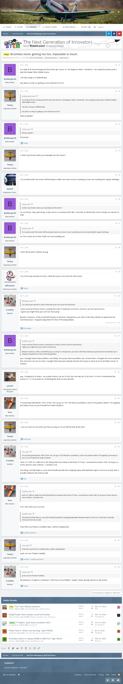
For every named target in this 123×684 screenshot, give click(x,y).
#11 (119, 336)
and (30, 533)
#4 (119, 151)
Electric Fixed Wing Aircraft (34, 641)
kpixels (10, 189)
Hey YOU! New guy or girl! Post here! (37, 609)
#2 (119, 91)
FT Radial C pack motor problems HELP (33, 622)
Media (86, 27)
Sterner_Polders (14, 617)
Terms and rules (90, 675)
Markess (12, 641)
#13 (119, 398)
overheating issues (50, 58)
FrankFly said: (27, 341)
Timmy (10, 105)
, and (33, 559)
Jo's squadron (13, 625)
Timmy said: (26, 129)
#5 (119, 175)
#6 (119, 199)
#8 (119, 247)
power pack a (63, 58)
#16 (119, 486)
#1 (119, 65)
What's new (51, 27)
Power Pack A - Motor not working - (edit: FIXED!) (31, 630)
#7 (119, 223)
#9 (119, 272)
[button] (39, 27)
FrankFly (10, 310)
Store (20, 27)
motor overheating (36, 58)
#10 (119, 296)
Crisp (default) (10, 675)
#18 (119, 567)
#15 (119, 447)
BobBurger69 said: (28, 96)
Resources (70, 27)
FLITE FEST (23, 668)
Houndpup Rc (99, 617)
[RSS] (119, 675)
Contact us (78, 675)
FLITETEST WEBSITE (11, 668)
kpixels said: (26, 228)
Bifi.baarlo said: (27, 301)
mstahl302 (12, 633)
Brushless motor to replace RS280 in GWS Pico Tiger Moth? (35, 638)
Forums (33, 27)
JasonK (10, 386)
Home (8, 27)
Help (107, 675)
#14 (119, 422)
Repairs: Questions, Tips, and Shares (43, 617)
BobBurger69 (9, 58)
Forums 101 (33, 625)
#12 (119, 372)
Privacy (101, 675)
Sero (10, 412)
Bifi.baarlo (10, 285)
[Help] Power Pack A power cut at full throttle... (30, 614)
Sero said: (25, 452)
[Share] (116, 65)
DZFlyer (11, 609)
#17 (119, 540)
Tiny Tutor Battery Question (27, 606)
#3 (119, 124)
